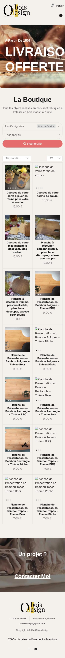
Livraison (22, 639)
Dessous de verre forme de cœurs (47, 194)
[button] (60, 15)
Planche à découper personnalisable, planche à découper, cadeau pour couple (47, 250)
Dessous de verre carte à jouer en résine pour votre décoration (17, 197)
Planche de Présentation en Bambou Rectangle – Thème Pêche (17, 459)
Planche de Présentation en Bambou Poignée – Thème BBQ (47, 303)
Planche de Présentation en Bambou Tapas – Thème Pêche (47, 509)
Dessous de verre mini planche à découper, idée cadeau (17, 247)
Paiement (37, 639)
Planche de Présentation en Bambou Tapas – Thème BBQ (47, 459)
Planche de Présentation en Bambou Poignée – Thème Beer (18, 359)
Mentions (52, 639)
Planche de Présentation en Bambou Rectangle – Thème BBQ (17, 409)
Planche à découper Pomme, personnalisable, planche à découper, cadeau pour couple (17, 306)
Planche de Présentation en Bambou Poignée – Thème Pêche (47, 359)
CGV (11, 639)
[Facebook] (29, 649)
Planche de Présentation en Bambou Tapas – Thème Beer (17, 509)
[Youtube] (35, 649)
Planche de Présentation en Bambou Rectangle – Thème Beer (47, 409)
